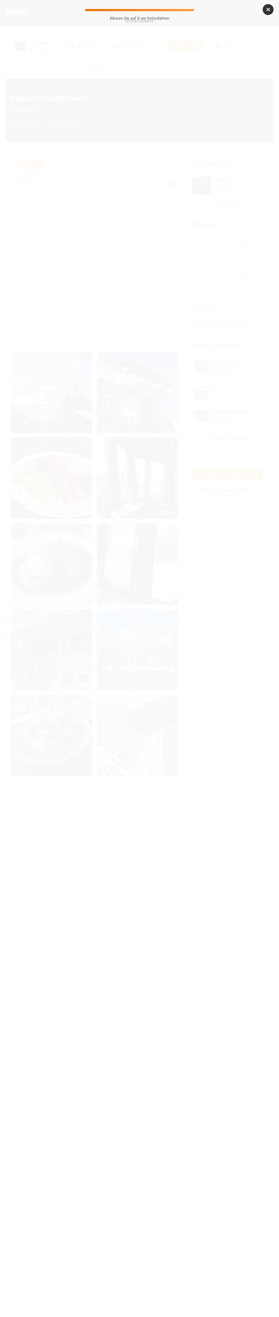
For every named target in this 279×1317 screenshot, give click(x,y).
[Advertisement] (139, 70)
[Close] (268, 9)
